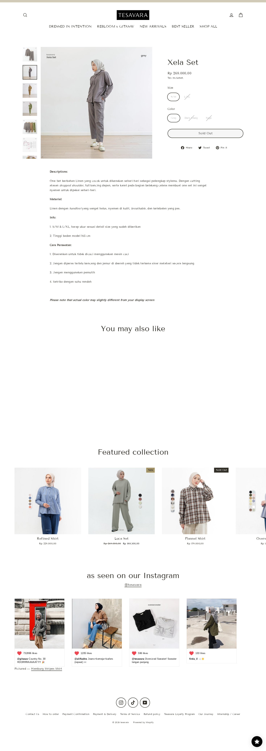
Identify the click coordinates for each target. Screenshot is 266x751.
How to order (51, 714)
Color (171, 109)
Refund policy (152, 714)
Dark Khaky (191, 118)
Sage (209, 118)
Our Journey (206, 714)
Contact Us (32, 714)
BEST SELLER (183, 26)
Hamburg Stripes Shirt (46, 668)
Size (170, 87)
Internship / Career (228, 714)
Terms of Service (130, 714)
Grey (174, 118)
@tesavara (133, 585)
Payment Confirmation (75, 714)
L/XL (187, 96)
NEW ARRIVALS (153, 26)
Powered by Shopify (143, 722)
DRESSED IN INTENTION (70, 26)
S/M (173, 96)
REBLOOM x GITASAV (115, 26)
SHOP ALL (208, 26)
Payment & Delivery (105, 714)
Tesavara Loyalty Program (179, 714)
